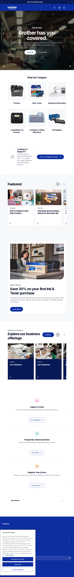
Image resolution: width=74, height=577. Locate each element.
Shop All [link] (30, 52)
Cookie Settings (18, 569)
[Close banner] (72, 2)
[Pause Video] (70, 66)
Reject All (17, 564)
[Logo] (12, 8)
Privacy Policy (9, 555)
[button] (69, 558)
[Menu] (64, 7)
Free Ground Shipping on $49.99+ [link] (35, 2)
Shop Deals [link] (43, 52)
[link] (17, 93)
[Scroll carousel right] (68, 2)
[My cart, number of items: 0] (59, 7)
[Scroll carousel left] (2, 2)
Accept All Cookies (17, 559)
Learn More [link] (16, 309)
